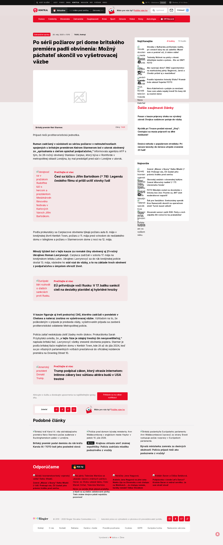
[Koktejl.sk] (40, 10)
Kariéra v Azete (90, 528)
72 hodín (182, 41)
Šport (112, 19)
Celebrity (52, 19)
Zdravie (122, 19)
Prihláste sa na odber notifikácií (112, 396)
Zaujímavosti (92, 19)
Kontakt (62, 528)
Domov (41, 19)
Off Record (169, 19)
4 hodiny (171, 41)
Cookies (128, 528)
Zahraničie (78, 19)
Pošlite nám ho (141, 10)
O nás (51, 528)
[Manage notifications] (218, 534)
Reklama (74, 528)
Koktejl (40, 528)
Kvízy (140, 19)
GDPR (139, 528)
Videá (132, 19)
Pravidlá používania (111, 528)
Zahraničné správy (41, 34)
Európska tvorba (155, 528)
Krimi (104, 19)
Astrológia (151, 19)
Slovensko (65, 19)
